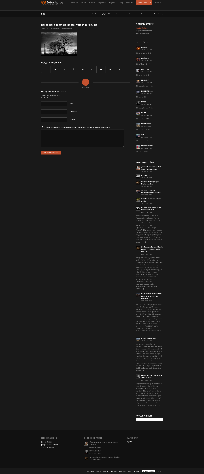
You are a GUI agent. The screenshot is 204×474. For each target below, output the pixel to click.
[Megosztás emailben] (119, 69)
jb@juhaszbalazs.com (144, 31)
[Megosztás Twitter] (55, 69)
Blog (43, 14)
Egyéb (129, 441)
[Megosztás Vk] (101, 69)
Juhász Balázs (68, 29)
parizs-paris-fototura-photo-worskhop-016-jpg (69, 24)
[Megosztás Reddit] (110, 69)
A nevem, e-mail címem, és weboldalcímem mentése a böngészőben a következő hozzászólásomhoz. (78, 127)
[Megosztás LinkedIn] (82, 69)
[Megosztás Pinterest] (73, 69)
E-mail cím (74, 111)
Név (72, 103)
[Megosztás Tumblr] (91, 69)
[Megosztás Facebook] (46, 69)
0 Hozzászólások (55, 29)
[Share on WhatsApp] (64, 69)
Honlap (72, 119)
